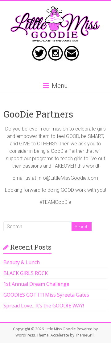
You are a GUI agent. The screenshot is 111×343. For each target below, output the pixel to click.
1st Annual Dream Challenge (36, 284)
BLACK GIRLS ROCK (25, 273)
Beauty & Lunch (21, 262)
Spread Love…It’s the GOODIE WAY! (43, 305)
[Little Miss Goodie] (55, 8)
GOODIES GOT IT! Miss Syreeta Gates (46, 294)
